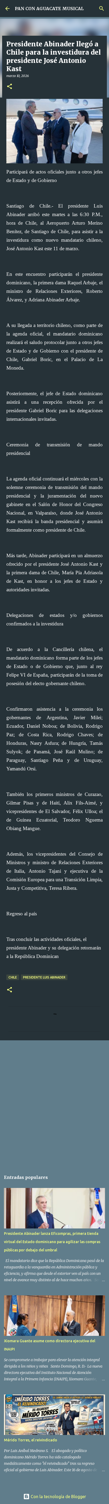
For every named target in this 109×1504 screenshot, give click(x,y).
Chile (12, 977)
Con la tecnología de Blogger (58, 1496)
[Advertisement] (54, 1103)
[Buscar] (101, 8)
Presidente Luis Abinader (44, 977)
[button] (9, 86)
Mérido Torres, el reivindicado (30, 1440)
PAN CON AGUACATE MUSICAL (49, 8)
